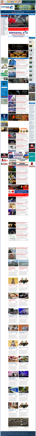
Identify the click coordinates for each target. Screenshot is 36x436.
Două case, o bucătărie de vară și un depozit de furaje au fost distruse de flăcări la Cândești (23, 332)
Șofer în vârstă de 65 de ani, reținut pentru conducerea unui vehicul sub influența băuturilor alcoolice (21, 173)
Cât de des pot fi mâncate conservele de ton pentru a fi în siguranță (12, 300)
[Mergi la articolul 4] (26, 26)
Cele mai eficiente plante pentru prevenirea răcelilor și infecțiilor (13, 363)
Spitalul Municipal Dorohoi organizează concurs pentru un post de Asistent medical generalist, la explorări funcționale (22, 72)
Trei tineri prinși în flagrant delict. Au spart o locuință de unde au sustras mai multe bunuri (22, 166)
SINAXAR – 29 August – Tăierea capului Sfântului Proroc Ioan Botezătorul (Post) (13, 410)
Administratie (4, 29)
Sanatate (27, 64)
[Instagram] (15, 12)
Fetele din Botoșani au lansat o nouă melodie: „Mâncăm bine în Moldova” (13, 332)
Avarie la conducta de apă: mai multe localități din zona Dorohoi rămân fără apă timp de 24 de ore (32, 112)
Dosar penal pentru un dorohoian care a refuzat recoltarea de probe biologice (21, 179)
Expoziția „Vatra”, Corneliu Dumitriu (22, 65)
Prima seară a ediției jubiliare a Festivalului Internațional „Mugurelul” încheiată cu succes (13, 379)
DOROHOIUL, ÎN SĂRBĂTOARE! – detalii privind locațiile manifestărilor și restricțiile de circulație (32, 122)
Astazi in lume (5, 17)
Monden (4, 26)
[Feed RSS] (12, 12)
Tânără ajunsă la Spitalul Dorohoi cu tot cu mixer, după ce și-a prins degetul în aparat (32, 119)
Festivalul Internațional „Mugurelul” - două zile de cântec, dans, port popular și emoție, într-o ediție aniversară (32, 140)
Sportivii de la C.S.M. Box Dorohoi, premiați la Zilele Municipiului (21, 102)
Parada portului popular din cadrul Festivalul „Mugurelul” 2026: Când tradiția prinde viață (13, 316)
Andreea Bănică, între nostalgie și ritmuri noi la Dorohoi (23, 378)
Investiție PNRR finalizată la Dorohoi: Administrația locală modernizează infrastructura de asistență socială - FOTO (22, 248)
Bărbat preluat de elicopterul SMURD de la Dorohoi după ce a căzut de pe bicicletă (31, 132)
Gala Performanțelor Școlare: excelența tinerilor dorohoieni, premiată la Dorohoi (21, 108)
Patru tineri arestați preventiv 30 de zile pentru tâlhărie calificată (22, 223)
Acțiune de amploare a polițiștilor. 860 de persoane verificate (21, 210)
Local (3, 25)
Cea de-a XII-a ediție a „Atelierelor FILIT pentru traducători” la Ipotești (22, 235)
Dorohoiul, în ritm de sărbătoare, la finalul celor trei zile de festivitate (21, 229)
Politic (3, 30)
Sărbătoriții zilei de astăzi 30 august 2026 (23, 347)
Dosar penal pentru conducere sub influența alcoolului (21, 197)
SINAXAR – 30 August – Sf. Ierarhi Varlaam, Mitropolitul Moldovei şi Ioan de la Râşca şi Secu (13, 348)
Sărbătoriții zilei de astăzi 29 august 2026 (23, 409)
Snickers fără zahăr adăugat (22, 299)
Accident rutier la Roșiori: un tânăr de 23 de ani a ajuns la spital (21, 254)
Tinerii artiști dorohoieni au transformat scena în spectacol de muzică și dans (21, 133)
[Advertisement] (4, 46)
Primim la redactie (5, 28)
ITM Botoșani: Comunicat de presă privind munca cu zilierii (21, 146)
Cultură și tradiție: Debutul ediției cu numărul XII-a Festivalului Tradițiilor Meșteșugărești (23, 394)
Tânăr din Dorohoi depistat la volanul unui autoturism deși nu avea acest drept (12, 394)
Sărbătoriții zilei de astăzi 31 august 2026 (23, 285)
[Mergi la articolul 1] (24, 26)
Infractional (4, 27)
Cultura (27, 70)
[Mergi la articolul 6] (27, 26)
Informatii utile (26, 150)
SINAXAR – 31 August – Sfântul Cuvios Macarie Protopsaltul (13, 285)
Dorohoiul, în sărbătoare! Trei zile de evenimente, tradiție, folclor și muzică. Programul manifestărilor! (32, 105)
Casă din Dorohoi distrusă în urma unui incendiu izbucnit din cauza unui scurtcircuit (32, 108)
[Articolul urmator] (27, 21)
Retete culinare (5, 24)
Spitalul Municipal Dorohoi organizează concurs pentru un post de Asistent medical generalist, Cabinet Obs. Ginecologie (22, 60)
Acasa (3, 16)
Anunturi (4, 15)
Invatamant (4, 23)
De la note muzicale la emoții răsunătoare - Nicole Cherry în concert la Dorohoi (21, 96)
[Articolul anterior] (9, 21)
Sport (27, 106)
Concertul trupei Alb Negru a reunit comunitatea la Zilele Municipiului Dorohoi (23, 316)
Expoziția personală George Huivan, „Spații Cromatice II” (22, 203)
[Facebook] (13, 12)
